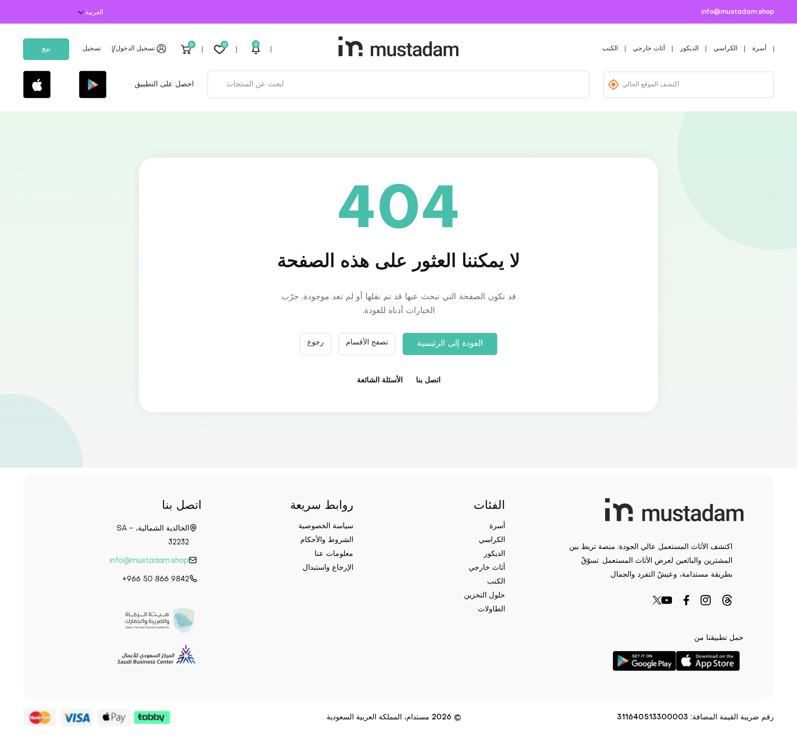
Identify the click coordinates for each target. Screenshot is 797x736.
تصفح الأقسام (367, 342)
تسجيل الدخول (135, 49)
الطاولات (491, 609)
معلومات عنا (334, 554)
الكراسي (726, 49)
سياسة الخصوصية (325, 526)
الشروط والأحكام (326, 540)
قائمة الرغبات (224, 46)
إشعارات (256, 46)
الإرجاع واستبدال (328, 568)
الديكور (689, 49)
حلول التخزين (484, 595)
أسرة (759, 49)
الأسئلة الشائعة (380, 380)
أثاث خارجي (649, 49)
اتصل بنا (428, 380)
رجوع (315, 342)
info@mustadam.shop (737, 12)
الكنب (610, 49)
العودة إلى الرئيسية (450, 344)
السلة (191, 46)
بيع (46, 49)
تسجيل (92, 49)
